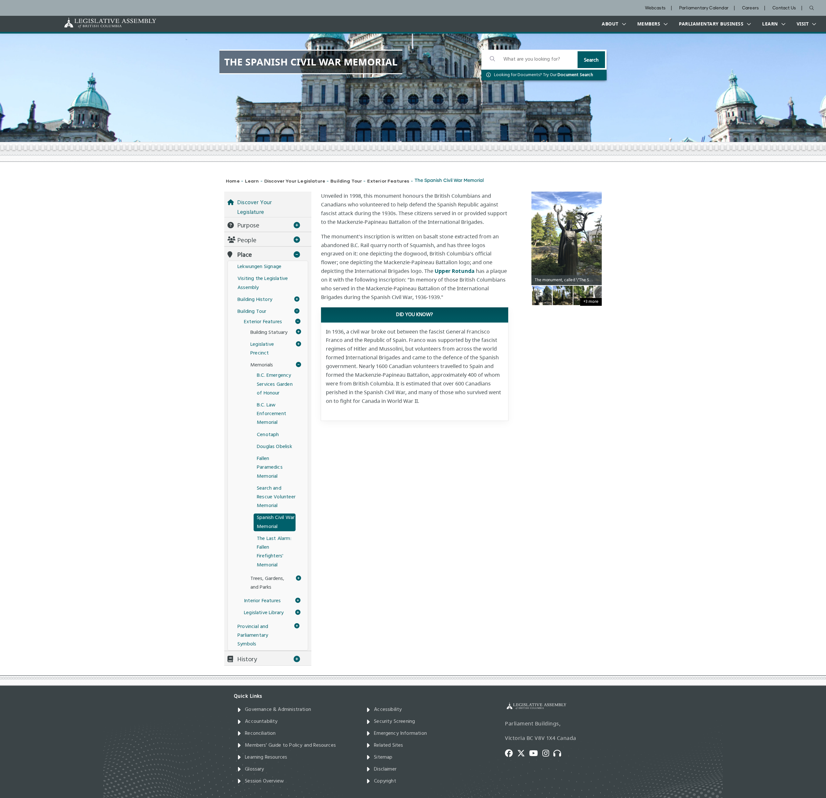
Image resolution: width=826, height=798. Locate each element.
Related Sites (388, 745)
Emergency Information (400, 733)
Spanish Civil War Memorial (276, 522)
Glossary (254, 769)
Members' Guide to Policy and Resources (290, 745)
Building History (254, 299)
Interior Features (262, 601)
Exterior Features (388, 181)
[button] (612, 24)
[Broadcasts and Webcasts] (559, 752)
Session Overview (264, 781)
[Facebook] (511, 752)
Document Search (575, 75)
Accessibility (388, 709)
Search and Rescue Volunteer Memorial (276, 497)
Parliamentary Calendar (704, 8)
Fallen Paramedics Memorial (270, 467)
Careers (750, 8)
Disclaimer (385, 769)
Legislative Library (264, 613)
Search (591, 60)
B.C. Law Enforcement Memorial (271, 414)
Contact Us (784, 8)
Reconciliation (260, 733)
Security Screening (394, 721)
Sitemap (383, 757)
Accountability (261, 721)
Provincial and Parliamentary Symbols (252, 635)
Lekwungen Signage (259, 267)
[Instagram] (548, 752)
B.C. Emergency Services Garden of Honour (275, 384)
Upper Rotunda (455, 270)
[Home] (90, 22)
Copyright (385, 781)
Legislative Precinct (262, 348)
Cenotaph (268, 435)
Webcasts (655, 8)
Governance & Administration (278, 709)
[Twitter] (523, 752)
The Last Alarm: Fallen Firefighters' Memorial (274, 551)
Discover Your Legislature (295, 181)
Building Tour (346, 181)
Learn (252, 181)
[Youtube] (535, 752)
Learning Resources (266, 757)
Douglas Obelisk (274, 447)
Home (233, 181)
